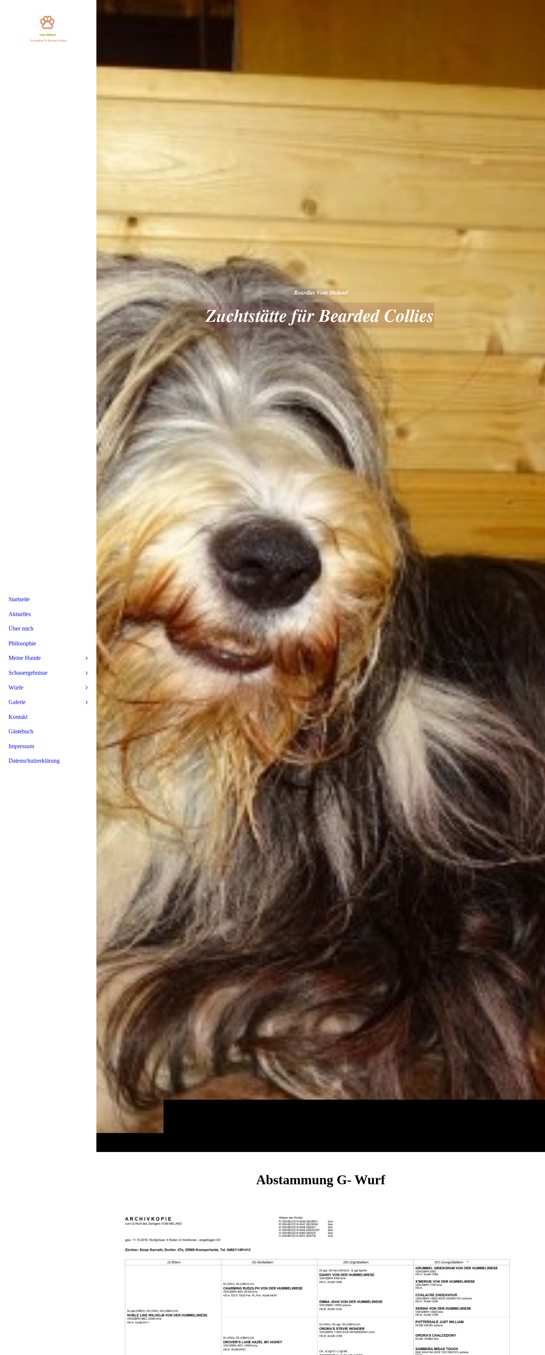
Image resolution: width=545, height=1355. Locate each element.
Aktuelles (20, 614)
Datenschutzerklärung (34, 760)
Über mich (21, 628)
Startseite (19, 599)
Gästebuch (21, 731)
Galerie (17, 702)
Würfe (16, 687)
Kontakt (18, 717)
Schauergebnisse (28, 673)
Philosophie (22, 643)
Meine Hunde (25, 658)
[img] (320, 576)
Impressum (21, 746)
